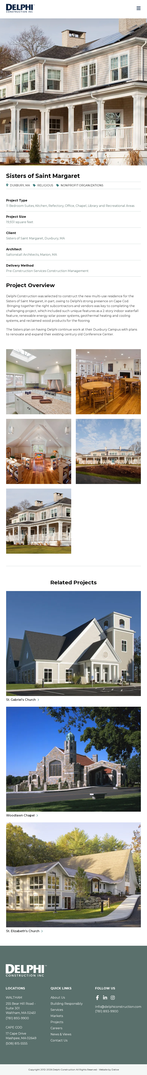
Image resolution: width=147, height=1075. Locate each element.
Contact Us (59, 1040)
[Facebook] (97, 997)
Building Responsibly (67, 1003)
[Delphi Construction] (20, 8)
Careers (56, 1028)
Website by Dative (109, 1069)
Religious (45, 185)
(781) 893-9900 (17, 1018)
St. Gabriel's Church (21, 700)
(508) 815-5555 (17, 1043)
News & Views (61, 1034)
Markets (57, 1016)
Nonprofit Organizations (82, 185)
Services (57, 1010)
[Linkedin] (105, 997)
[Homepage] (73, 970)
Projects (57, 1022)
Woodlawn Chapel (20, 815)
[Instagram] (112, 997)
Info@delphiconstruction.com (118, 1007)
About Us (58, 997)
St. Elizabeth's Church (22, 931)
